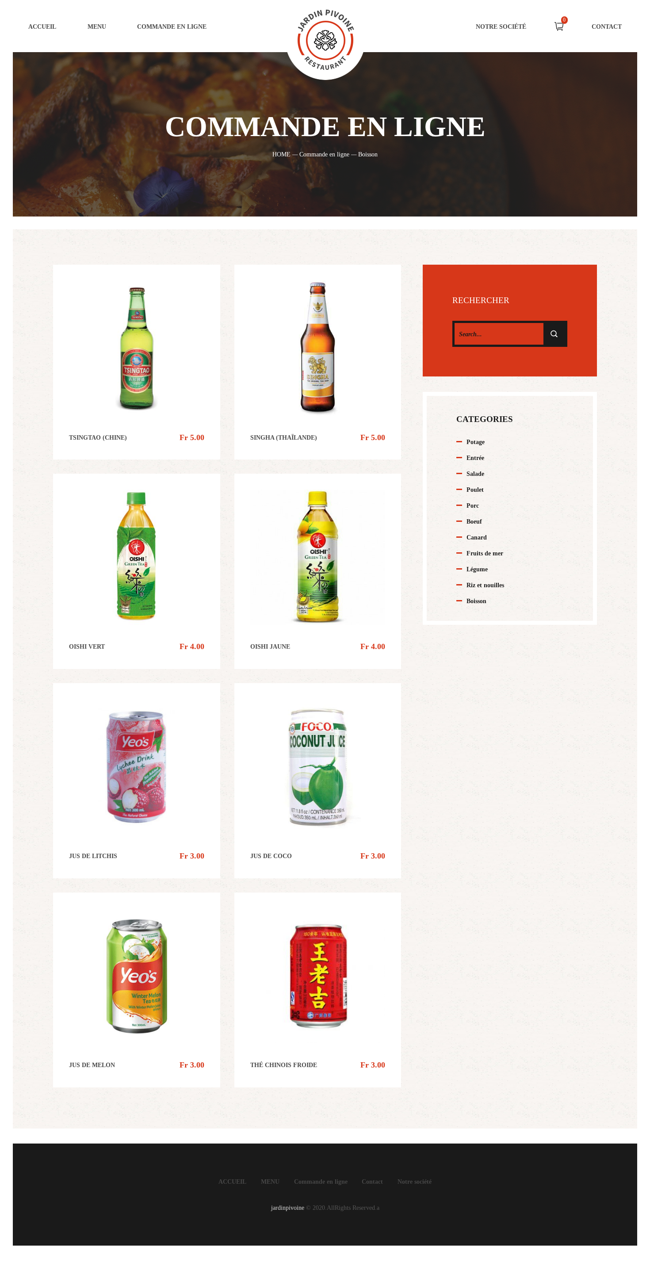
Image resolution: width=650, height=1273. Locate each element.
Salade (475, 473)
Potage (475, 441)
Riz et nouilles (485, 585)
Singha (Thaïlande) (283, 437)
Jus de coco (271, 855)
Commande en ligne (171, 26)
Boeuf (474, 521)
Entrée (475, 457)
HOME (281, 154)
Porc (472, 505)
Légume (477, 569)
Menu (97, 26)
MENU (270, 1181)
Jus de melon (92, 1064)
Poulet (475, 489)
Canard (476, 537)
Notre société (501, 26)
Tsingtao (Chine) (98, 437)
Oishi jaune (270, 646)
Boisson (476, 600)
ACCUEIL (42, 26)
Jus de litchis (93, 855)
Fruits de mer (484, 553)
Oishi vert (87, 646)
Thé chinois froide (283, 1064)
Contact (607, 26)
